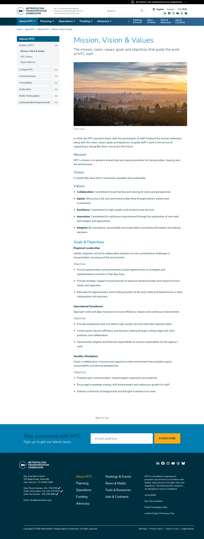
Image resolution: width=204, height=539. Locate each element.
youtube (177, 13)
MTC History (26, 56)
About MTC (26, 21)
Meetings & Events (137, 21)
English (160, 9)
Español (170, 9)
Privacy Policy (156, 528)
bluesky (186, 13)
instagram (173, 13)
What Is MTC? (43, 29)
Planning (46, 21)
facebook (169, 13)
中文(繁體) (182, 9)
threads (182, 13)
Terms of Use (172, 528)
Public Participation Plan (156, 507)
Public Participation (29, 95)
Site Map (142, 528)
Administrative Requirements (34, 102)
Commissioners (27, 76)
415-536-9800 (48, 494)
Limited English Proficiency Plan (159, 513)
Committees (25, 82)
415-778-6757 (53, 491)
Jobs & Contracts (180, 21)
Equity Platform (28, 62)
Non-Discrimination (154, 501)
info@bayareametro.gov (41, 500)
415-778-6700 (50, 488)
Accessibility (150, 495)
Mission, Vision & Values (32, 51)
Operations (66, 21)
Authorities (25, 89)
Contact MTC (26, 69)
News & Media (151, 21)
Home (19, 29)
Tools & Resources (166, 21)
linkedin (165, 13)
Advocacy (103, 21)
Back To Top (102, 418)
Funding (85, 21)
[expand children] (56, 45)
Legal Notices (187, 528)
